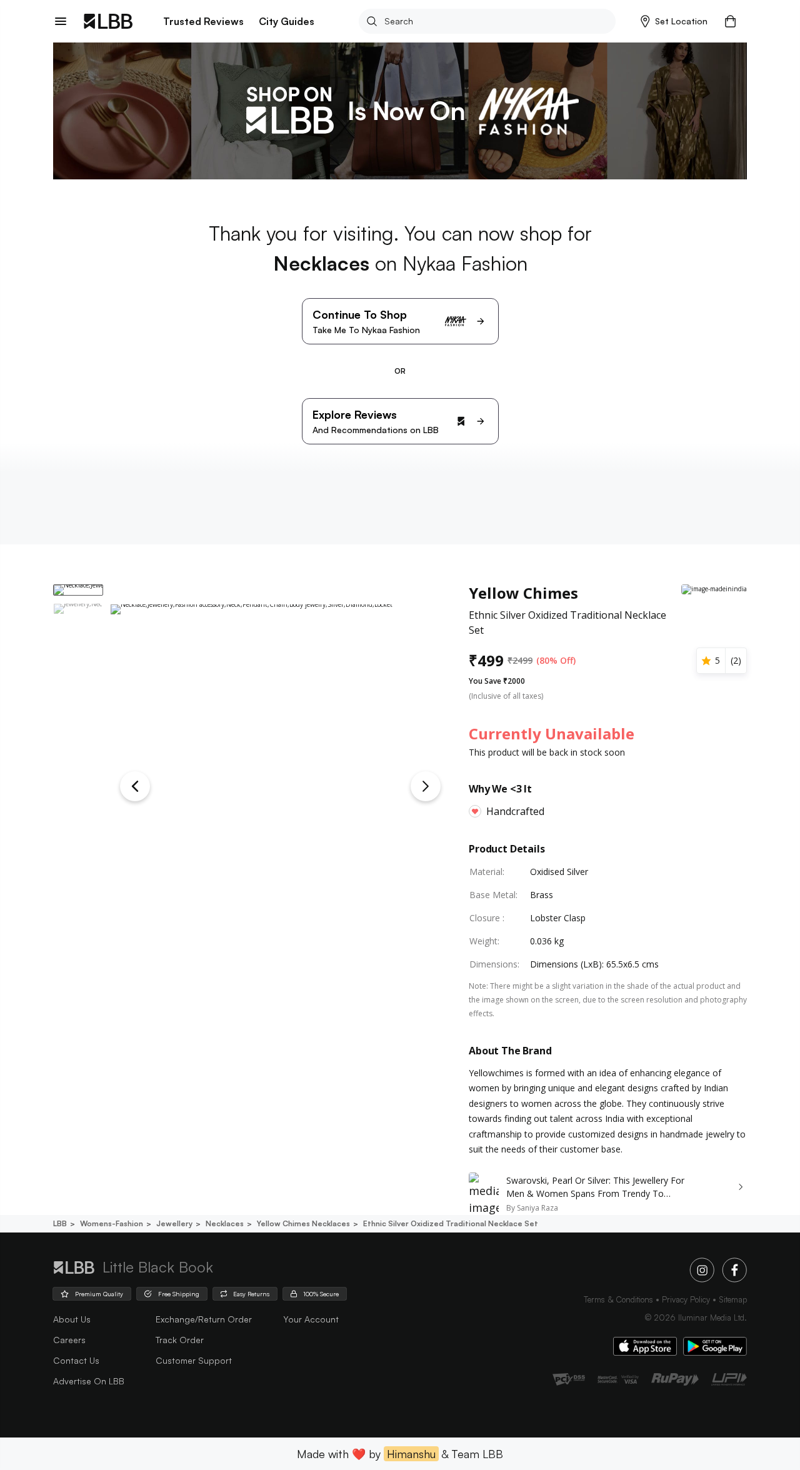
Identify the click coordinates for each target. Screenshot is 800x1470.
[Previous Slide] (135, 786)
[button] (674, 21)
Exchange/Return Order (204, 1319)
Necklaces (225, 1223)
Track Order (180, 1339)
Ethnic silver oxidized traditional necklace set (450, 1223)
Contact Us (76, 1360)
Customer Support (194, 1360)
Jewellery (174, 1223)
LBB (60, 1223)
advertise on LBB (88, 1381)
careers (69, 1339)
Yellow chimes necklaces (303, 1223)
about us (72, 1319)
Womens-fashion (111, 1223)
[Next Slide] (425, 786)
